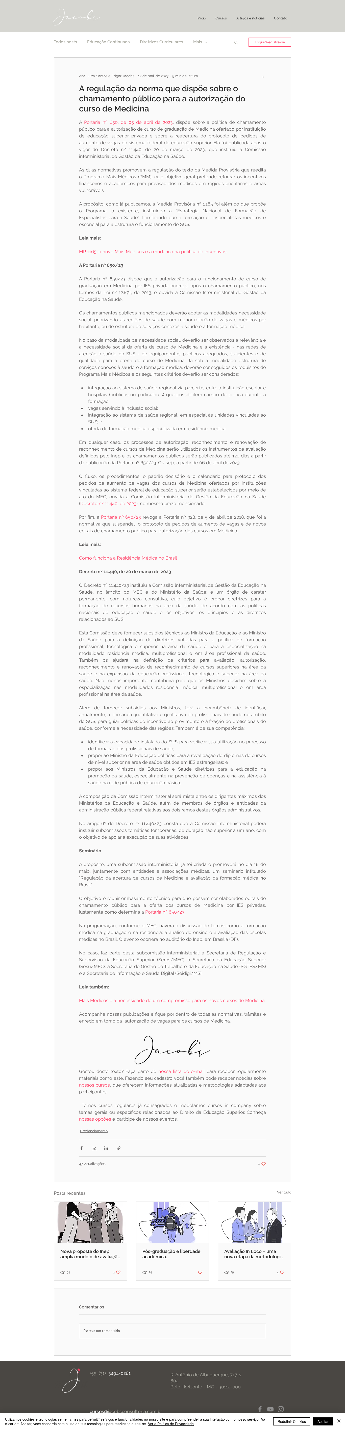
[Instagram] (281, 1409)
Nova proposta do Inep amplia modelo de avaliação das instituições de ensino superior (90, 1254)
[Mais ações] (263, 76)
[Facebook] (260, 1409)
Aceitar (323, 1421)
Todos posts (65, 42)
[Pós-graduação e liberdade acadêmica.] (172, 1222)
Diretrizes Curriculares (161, 42)
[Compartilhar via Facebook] (81, 1148)
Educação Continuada (108, 42)
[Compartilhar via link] (118, 1148)
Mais (197, 42)
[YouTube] (270, 1409)
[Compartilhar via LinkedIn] (106, 1148)
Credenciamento (94, 1131)
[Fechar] (339, 1421)
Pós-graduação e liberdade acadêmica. (171, 1254)
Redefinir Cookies (292, 1421)
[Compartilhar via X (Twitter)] (93, 1148)
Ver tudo (284, 1192)
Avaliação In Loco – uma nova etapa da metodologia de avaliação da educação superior (253, 1254)
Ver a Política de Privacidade (171, 1423)
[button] (236, 42)
